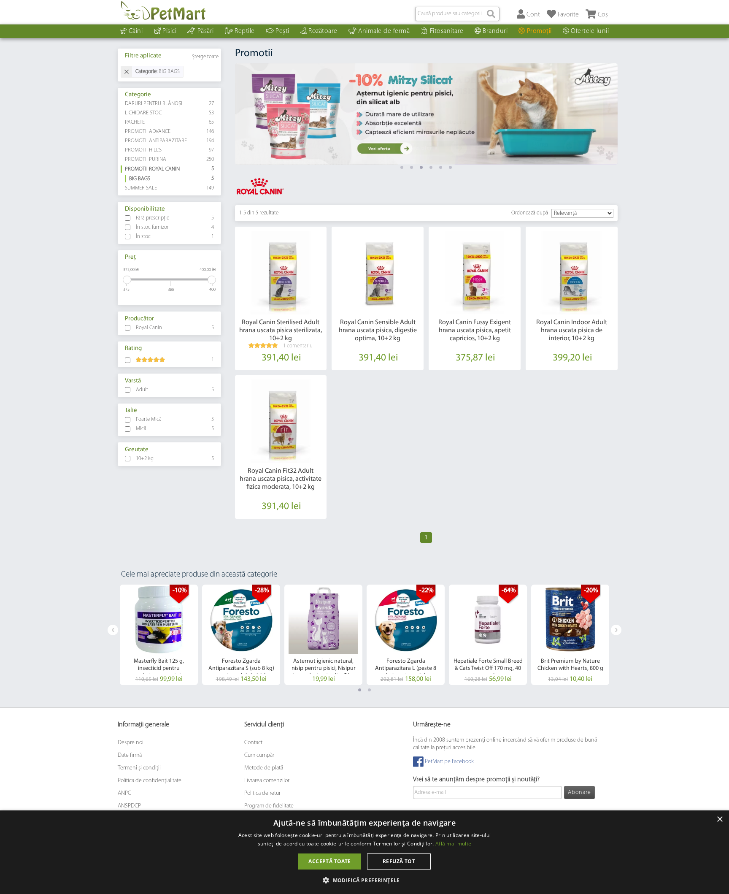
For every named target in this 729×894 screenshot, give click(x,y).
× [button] (719, 819)
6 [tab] (450, 167)
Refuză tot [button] (399, 861)
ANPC (124, 793)
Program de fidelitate (269, 805)
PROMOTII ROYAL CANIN (169, 169)
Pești (282, 31)
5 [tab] (440, 167)
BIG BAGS (171, 179)
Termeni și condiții (139, 767)
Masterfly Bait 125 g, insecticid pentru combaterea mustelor (159, 668)
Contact (253, 742)
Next (616, 630)
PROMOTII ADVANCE (169, 131)
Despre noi (130, 742)
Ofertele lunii (590, 31)
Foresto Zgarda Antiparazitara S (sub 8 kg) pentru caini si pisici (241, 668)
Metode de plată (263, 767)
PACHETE (169, 122)
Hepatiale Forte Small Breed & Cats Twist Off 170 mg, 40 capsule (488, 668)
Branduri (495, 31)
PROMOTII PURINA (169, 159)
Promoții (539, 31)
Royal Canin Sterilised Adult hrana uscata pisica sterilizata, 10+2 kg (280, 330)
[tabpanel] (426, 114)
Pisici (169, 31)
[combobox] (457, 14)
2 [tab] (411, 167)
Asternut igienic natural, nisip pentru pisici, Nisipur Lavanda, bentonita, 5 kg (324, 668)
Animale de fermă (384, 31)
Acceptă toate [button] (329, 861)
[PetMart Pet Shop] (163, 10)
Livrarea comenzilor (266, 780)
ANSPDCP (129, 805)
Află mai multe (453, 843)
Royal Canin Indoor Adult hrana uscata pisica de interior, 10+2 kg (571, 330)
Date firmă (130, 755)
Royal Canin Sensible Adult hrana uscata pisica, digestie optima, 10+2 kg (378, 330)
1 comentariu (298, 346)
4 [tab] (431, 167)
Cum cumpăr (259, 755)
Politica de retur (262, 793)
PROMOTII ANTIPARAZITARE (169, 141)
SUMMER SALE (169, 188)
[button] (364, 880)
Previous (113, 630)
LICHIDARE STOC (169, 113)
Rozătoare (323, 31)
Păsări (205, 31)
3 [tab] (421, 167)
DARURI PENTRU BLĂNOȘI (169, 103)
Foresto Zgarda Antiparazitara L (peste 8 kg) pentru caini (405, 668)
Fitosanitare (447, 31)
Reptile (245, 31)
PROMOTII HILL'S (169, 150)
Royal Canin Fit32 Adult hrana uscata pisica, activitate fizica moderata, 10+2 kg (280, 479)
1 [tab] (401, 167)
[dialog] (364, 852)
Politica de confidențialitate (149, 780)
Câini (136, 31)
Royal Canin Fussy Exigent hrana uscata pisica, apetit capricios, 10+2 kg (474, 330)
